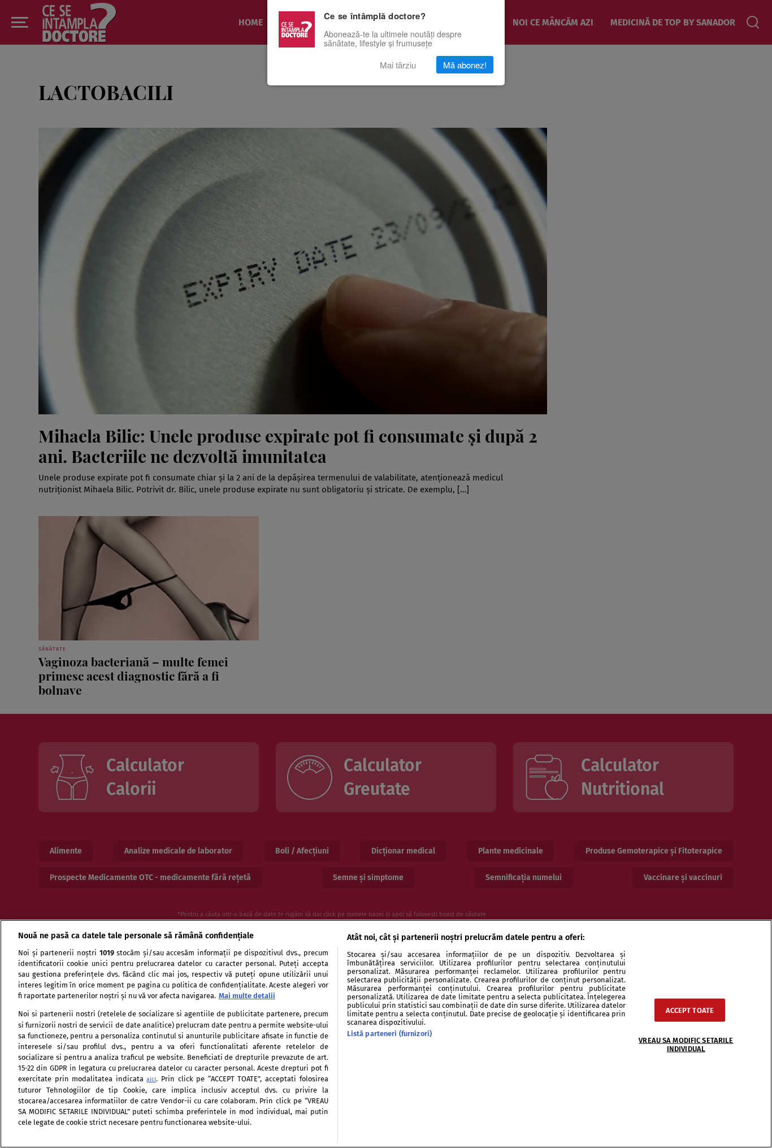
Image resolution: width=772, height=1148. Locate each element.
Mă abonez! (465, 65)
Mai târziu (398, 65)
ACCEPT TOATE (690, 1010)
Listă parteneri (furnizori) (389, 1033)
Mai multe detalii (247, 995)
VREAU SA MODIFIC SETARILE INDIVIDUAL (686, 1044)
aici (151, 1079)
